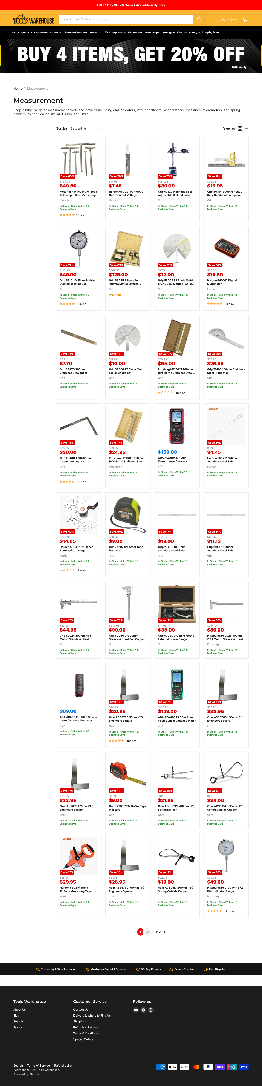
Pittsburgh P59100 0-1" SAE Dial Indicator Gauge (225, 889)
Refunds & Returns (85, 1027)
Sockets (95, 32)
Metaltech (66, 200)
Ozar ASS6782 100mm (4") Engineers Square (126, 889)
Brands (18, 1027)
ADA (161, 466)
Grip (160, 200)
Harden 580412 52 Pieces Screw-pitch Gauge (76, 548)
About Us (19, 1009)
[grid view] (240, 128)
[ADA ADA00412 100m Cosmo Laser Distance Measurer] (177, 426)
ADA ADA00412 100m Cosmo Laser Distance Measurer (172, 461)
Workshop (151, 32)
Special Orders (83, 1039)
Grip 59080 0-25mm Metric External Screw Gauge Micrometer (176, 639)
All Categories (20, 32)
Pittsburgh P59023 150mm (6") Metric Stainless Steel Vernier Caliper (126, 461)
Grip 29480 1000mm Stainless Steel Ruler (171, 548)
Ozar (112, 726)
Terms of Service (38, 1065)
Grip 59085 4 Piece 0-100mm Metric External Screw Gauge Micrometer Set (125, 285)
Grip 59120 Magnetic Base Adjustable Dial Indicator (175, 193)
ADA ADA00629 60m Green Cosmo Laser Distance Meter (177, 719)
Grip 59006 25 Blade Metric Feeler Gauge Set (127, 371)
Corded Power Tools (47, 32)
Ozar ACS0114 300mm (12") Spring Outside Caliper (225, 807)
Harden (113, 200)
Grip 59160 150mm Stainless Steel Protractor (226, 371)
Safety (193, 32)
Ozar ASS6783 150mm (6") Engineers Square (225, 719)
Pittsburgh (115, 466)
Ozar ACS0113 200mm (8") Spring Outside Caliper (175, 889)
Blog (16, 1015)
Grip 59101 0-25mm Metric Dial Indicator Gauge (77, 282)
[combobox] (126, 19)
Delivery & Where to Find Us (92, 1015)
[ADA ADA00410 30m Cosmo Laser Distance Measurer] (79, 685)
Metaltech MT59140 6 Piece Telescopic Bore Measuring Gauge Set (78, 195)
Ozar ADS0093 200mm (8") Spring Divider (176, 807)
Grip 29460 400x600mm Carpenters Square (76, 459)
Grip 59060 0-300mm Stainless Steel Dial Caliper (127, 637)
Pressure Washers (75, 32)
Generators (135, 32)
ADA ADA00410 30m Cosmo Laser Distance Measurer (78, 718)
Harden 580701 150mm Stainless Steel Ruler (222, 459)
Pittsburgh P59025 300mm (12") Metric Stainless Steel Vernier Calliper (225, 639)
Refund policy (63, 1065)
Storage (168, 32)
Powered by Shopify (26, 1074)
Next (158, 932)
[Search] (198, 19)
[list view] (246, 128)
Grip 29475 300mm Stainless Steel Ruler (73, 371)
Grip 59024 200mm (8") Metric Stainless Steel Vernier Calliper (75, 639)
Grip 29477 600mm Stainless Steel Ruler (221, 548)
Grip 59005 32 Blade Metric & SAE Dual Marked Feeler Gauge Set (176, 284)
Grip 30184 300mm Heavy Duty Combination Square (224, 193)
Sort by (61, 128)
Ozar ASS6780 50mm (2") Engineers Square (126, 719)
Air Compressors (115, 32)
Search (18, 1021)
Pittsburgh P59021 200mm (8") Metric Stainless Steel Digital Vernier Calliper (175, 373)
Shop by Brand (211, 32)
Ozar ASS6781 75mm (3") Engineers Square (76, 807)
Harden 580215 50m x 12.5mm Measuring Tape (76, 889)
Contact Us (80, 1009)
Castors (182, 32)
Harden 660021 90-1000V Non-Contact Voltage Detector (126, 195)
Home (18, 88)
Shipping (79, 1021)
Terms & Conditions (86, 1033)
